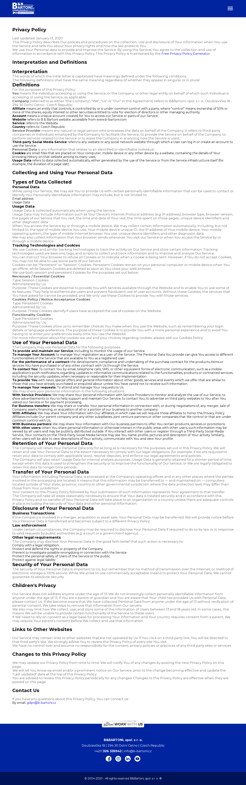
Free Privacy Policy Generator (185, 53)
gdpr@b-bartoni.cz (41, 703)
